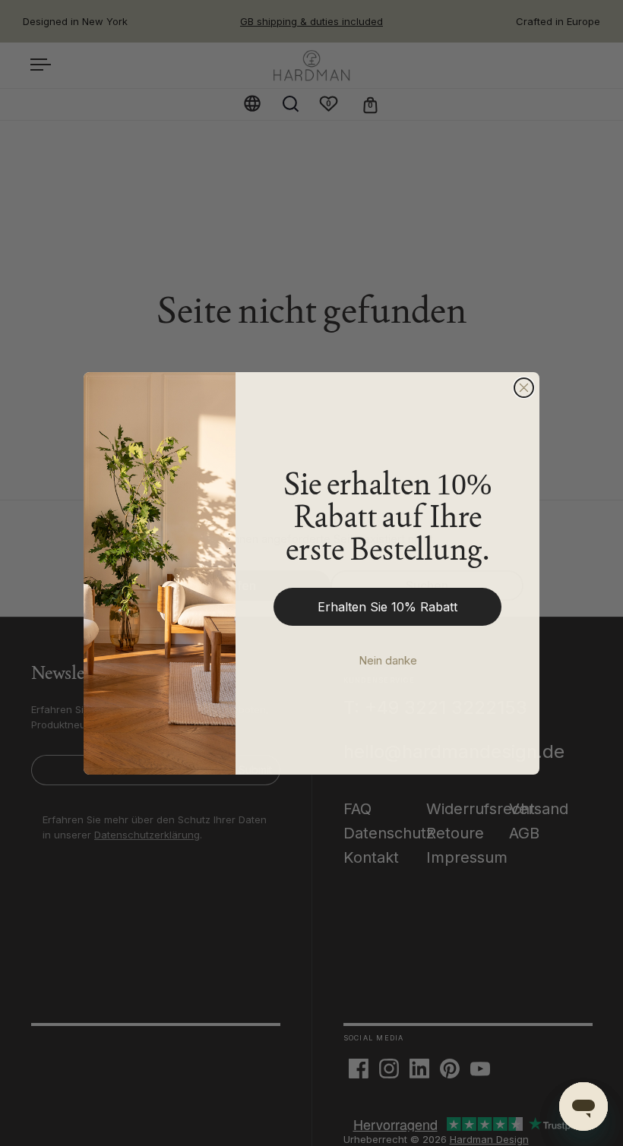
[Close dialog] (523, 387)
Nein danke (388, 660)
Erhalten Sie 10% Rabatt (387, 606)
